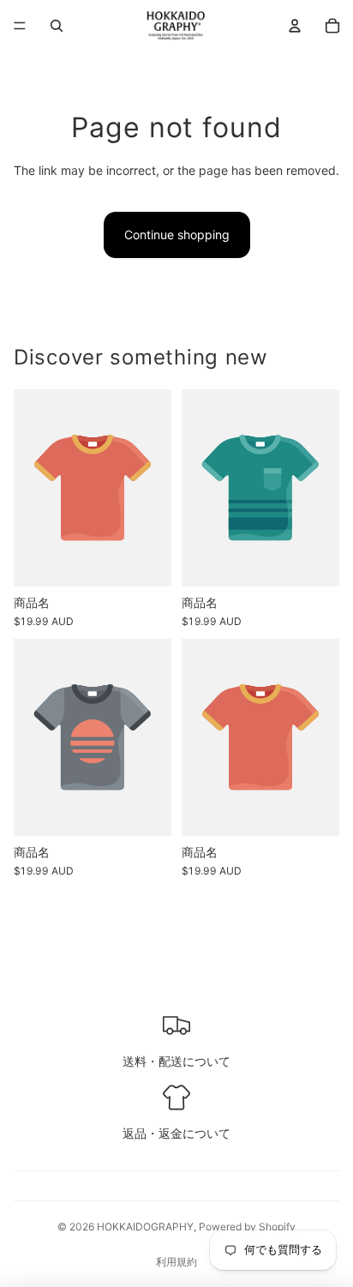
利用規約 (176, 1261)
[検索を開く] (56, 26)
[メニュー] (19, 25)
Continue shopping (177, 234)
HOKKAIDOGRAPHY (145, 1226)
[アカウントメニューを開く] (295, 26)
